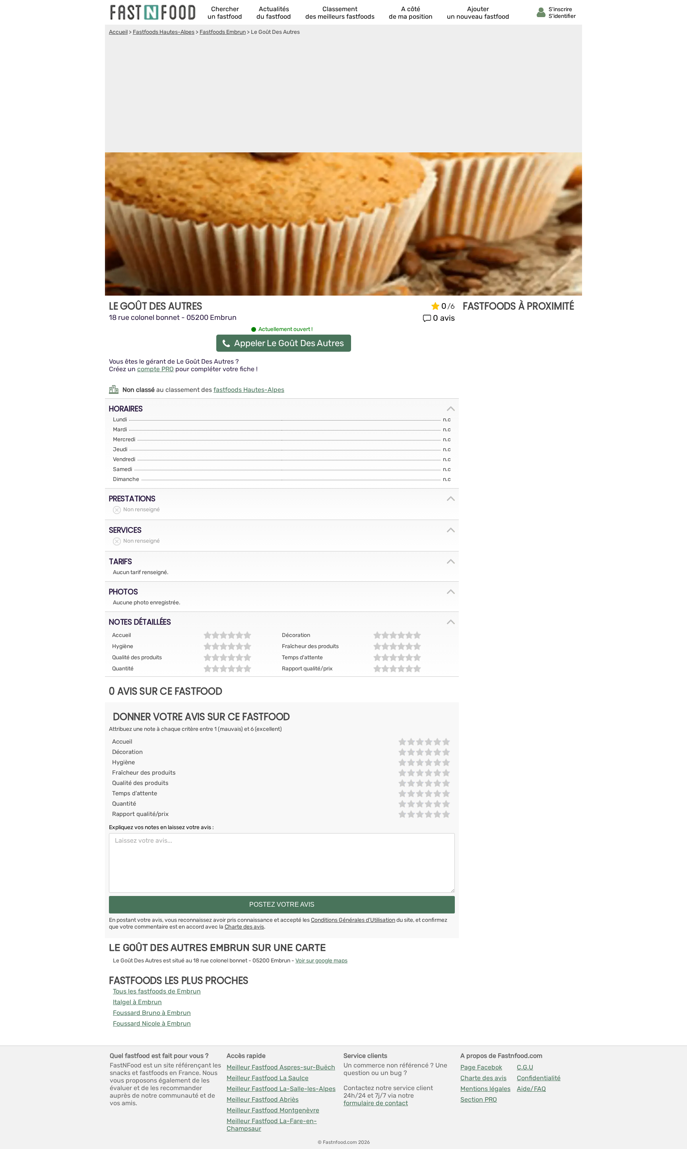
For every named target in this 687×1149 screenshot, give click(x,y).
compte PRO (155, 369)
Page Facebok (481, 1067)
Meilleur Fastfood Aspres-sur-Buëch (281, 1067)
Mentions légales (485, 1089)
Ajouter (478, 12)
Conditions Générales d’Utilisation (353, 920)
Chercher (225, 12)
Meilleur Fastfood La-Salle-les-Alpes (281, 1089)
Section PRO (478, 1099)
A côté (411, 12)
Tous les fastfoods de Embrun (157, 991)
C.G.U (525, 1067)
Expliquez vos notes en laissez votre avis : (161, 827)
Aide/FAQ (531, 1089)
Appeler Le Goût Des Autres (289, 343)
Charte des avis (244, 926)
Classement (340, 12)
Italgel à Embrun (137, 1002)
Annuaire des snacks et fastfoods (153, 12)
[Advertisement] (343, 95)
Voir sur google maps (321, 960)
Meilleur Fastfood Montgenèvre (273, 1110)
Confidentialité (539, 1078)
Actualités (273, 12)
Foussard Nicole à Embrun (152, 1023)
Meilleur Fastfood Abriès (263, 1099)
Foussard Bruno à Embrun (152, 1013)
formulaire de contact (376, 1103)
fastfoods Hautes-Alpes (248, 389)
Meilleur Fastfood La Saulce (268, 1078)
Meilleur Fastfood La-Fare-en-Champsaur (272, 1124)
